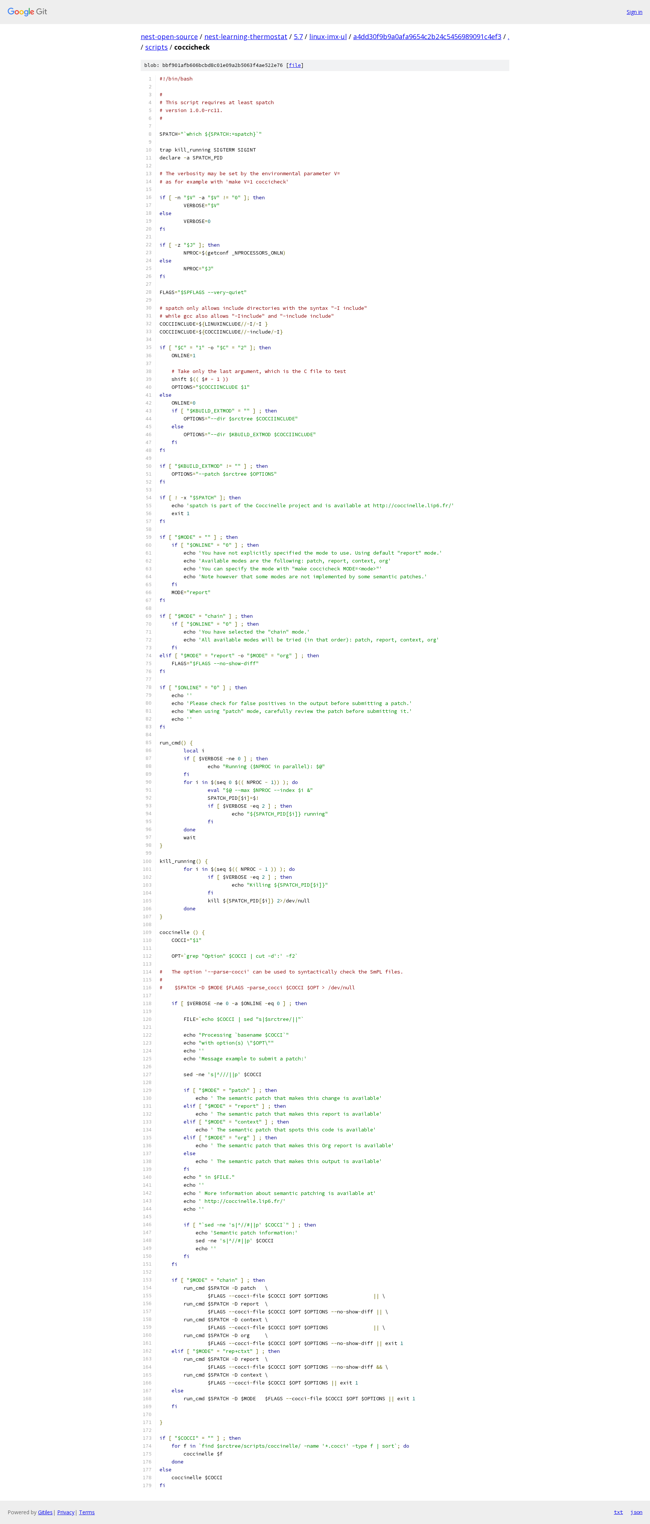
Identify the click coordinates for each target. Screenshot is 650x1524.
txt (618, 1512)
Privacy (65, 1512)
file (295, 65)
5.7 (298, 36)
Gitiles (45, 1512)
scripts (156, 47)
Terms (87, 1512)
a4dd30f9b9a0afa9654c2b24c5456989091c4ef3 (427, 36)
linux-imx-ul (328, 36)
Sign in (634, 11)
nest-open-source (169, 36)
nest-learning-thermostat (245, 36)
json (636, 1512)
